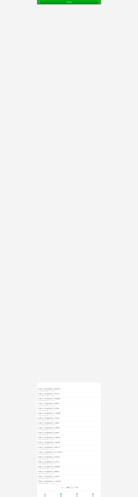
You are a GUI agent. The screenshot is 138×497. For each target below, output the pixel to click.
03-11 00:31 (52, 459)
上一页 (61, 487)
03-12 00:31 (52, 390)
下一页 (76, 487)
